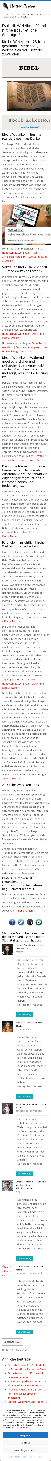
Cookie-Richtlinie (15, 1457)
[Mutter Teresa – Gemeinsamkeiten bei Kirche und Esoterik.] (19, 6)
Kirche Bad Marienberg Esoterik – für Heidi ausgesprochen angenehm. (27, 1393)
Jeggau (19, 1191)
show (18, 1342)
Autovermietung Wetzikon (31, 347)
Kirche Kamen (25, 910)
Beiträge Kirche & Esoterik (17, 14)
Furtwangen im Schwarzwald (29, 1273)
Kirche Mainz (9, 536)
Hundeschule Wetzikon (15, 252)
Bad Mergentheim (24, 1029)
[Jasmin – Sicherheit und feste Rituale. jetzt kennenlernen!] (7, 1026)
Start (4, 14)
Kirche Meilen (12, 778)
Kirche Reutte (12, 621)
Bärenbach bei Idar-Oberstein (29, 1111)
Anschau (19, 952)
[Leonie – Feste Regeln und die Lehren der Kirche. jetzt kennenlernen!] (7, 949)
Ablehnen (25, 1442)
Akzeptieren (25, 1435)
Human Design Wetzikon (16, 351)
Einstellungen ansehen (25, 1450)
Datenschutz (27, 1457)
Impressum (38, 1457)
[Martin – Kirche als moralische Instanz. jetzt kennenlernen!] (7, 1270)
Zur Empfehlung (24, 1014)
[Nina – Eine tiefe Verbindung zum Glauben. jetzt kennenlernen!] (7, 1108)
